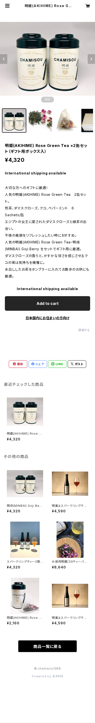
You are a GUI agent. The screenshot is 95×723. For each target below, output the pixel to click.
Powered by (42, 676)
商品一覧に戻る (47, 646)
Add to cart (48, 303)
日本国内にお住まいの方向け (47, 318)
